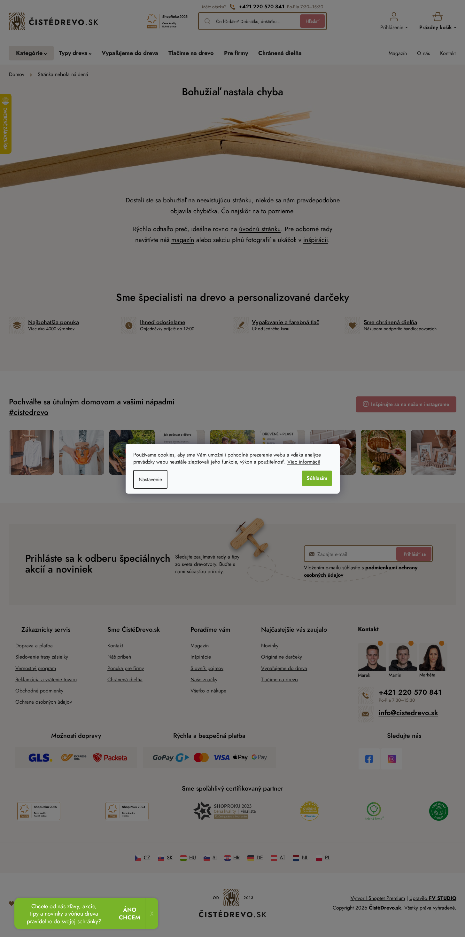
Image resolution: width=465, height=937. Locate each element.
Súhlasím (316, 478)
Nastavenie (150, 479)
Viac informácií (303, 461)
